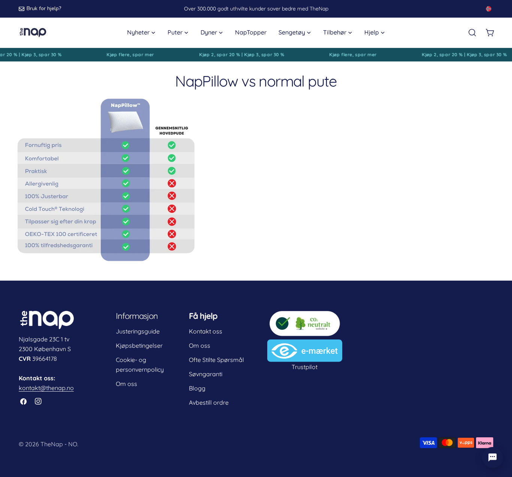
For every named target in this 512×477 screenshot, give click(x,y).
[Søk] (472, 32)
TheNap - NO (58, 444)
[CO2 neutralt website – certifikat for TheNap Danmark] (304, 314)
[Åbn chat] (492, 457)
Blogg (197, 388)
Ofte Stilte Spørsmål (216, 359)
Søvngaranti (205, 374)
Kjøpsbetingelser (139, 345)
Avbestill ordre (209, 402)
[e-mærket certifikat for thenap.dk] (304, 344)
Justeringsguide (138, 331)
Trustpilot (304, 367)
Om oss (126, 383)
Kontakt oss (205, 331)
